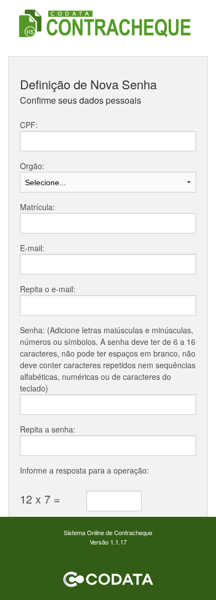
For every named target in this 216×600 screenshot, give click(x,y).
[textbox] (108, 141)
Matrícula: (37, 206)
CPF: (29, 124)
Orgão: (32, 165)
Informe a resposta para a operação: (84, 470)
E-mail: (32, 247)
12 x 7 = (40, 499)
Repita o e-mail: (47, 288)
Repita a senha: (47, 429)
